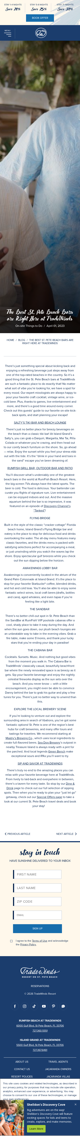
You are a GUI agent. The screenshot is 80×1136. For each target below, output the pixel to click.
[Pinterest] (53, 1006)
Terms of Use (39, 941)
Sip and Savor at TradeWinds (40, 763)
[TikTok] (34, 1006)
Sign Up (37, 929)
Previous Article (18, 834)
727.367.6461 (40, 1050)
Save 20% (12, 9)
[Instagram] (24, 1006)
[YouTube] (44, 1006)
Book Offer (40, 18)
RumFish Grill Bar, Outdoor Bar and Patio (40, 468)
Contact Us (22, 1069)
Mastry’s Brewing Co (19, 738)
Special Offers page (49, 797)
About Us (21, 1062)
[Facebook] (15, 1006)
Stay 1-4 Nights (13, 4)
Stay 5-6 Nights (39, 4)
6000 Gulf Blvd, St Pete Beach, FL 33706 (40, 1026)
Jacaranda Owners (58, 1069)
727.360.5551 (40, 1031)
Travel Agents (58, 1062)
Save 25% (39, 9)
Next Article (64, 834)
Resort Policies (22, 1077)
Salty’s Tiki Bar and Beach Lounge (40, 422)
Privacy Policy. (28, 944)
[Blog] (63, 1006)
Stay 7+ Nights (65, 4)
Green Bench (56, 751)
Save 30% (65, 9)
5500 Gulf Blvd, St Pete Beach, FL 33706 (40, 1045)
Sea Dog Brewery (49, 742)
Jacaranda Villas (58, 1077)
